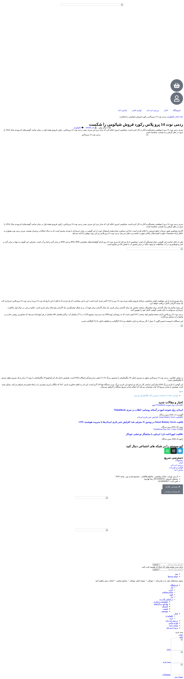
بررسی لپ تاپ (152, 110)
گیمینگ (165, 606)
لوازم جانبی (136, 110)
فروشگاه (176, 110)
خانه (181, 117)
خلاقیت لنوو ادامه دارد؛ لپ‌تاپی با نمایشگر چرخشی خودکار (154, 434)
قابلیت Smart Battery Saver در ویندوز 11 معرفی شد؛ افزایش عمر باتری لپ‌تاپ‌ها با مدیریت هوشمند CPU (131, 422)
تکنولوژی (170, 117)
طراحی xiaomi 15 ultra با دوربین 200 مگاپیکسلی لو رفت (156, 396)
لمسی (165, 609)
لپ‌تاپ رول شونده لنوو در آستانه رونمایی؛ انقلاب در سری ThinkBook (148, 410)
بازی (171, 618)
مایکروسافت (167, 592)
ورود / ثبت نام (172, 628)
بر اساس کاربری (166, 599)
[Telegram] (180, 451)
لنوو (171, 595)
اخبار (166, 110)
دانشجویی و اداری (160, 602)
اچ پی (171, 590)
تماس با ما (122, 110)
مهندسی (164, 611)
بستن (181, 635)
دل (172, 597)
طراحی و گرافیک (161, 604)
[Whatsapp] (167, 451)
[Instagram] (173, 451)
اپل (171, 587)
